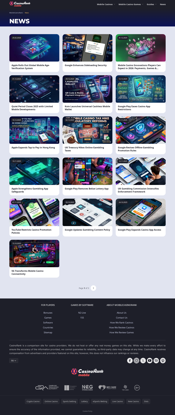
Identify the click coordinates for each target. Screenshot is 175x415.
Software (48, 322)
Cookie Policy (87, 411)
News (163, 4)
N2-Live (82, 312)
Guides (150, 4)
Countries (48, 327)
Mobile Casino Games (130, 4)
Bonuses (47, 312)
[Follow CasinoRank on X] (143, 360)
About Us (121, 312)
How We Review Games (122, 332)
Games (48, 317)
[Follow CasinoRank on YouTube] (149, 360)
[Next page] (93, 288)
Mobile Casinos (105, 4)
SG (12, 360)
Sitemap (48, 332)
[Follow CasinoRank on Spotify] (156, 360)
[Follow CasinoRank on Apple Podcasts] (163, 360)
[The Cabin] (125, 387)
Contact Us (121, 317)
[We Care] (107, 387)
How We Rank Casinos (121, 322)
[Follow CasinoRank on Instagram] (136, 360)
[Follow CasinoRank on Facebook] (130, 360)
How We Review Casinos (121, 327)
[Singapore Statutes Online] (70, 387)
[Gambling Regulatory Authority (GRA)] (47, 387)
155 (82, 317)
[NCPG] (87, 387)
